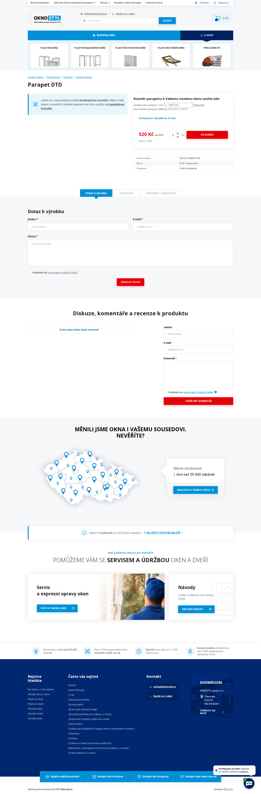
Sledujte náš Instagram (155, 776)
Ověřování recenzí (154, 3)
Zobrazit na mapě (207, 712)
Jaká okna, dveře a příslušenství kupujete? (73, 3)
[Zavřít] (252, 769)
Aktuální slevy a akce (39, 694)
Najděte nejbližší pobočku (65, 776)
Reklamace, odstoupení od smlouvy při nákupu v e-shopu (98, 748)
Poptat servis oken (53, 608)
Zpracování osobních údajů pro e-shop (88, 719)
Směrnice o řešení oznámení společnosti (89, 743)
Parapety (68, 77)
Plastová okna (35, 699)
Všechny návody (192, 609)
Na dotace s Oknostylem (41, 689)
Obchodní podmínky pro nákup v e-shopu (90, 714)
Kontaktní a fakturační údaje (127, 3)
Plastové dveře (36, 704)
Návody (104, 3)
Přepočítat (198, 105)
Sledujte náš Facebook (110, 776)
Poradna (72, 738)
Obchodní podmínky (39, 3)
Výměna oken (35, 718)
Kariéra (72, 685)
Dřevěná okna (35, 708)
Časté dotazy (75, 724)
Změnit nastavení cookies (81, 753)
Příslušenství (53, 77)
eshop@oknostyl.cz (164, 686)
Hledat (167, 20)
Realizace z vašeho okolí (193, 490)
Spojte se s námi (162, 696)
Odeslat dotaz (130, 282)
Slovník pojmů (75, 704)
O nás (71, 694)
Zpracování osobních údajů (82, 709)
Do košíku (207, 134)
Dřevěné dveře (35, 713)
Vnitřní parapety (84, 77)
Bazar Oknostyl (76, 690)
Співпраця (73, 733)
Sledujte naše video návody (200, 776)
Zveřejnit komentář (198, 401)
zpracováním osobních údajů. (62, 272)
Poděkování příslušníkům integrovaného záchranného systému (101, 728)
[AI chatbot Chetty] (249, 783)
